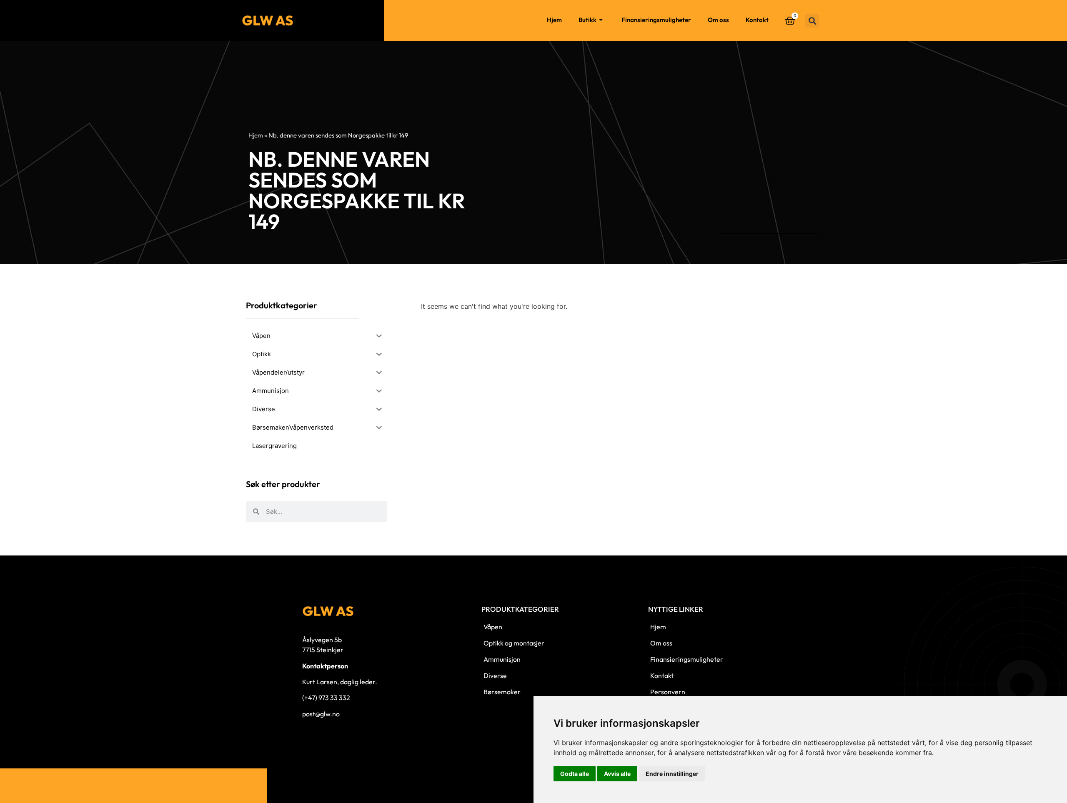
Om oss (718, 20)
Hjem (554, 20)
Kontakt (757, 20)
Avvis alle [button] (617, 773)
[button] (812, 21)
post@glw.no (321, 714)
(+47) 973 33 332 (326, 697)
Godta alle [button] (574, 773)
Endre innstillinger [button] (672, 773)
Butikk (587, 20)
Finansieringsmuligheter (656, 20)
